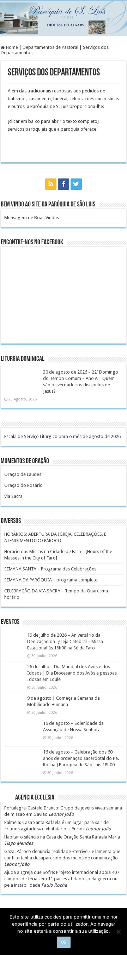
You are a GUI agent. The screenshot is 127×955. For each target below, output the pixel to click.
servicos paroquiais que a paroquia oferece (52, 129)
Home (11, 47)
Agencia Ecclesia (34, 797)
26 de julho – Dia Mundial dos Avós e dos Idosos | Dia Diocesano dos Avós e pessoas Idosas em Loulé (72, 673)
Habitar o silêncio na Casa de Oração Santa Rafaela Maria (62, 837)
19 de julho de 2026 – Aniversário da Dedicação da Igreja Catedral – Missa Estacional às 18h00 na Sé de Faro (65, 641)
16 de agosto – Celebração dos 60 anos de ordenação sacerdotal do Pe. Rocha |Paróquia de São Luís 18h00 (81, 758)
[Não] (118, 931)
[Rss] (50, 184)
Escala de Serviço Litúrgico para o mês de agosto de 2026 (62, 436)
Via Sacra (13, 496)
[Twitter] (76, 184)
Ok (63, 942)
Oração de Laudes (22, 474)
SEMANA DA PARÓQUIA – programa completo (51, 579)
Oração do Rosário (23, 485)
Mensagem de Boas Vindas (31, 217)
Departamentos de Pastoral (50, 47)
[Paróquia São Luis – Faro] (63, 18)
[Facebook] (63, 184)
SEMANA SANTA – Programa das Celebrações (50, 569)
